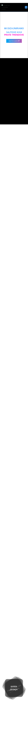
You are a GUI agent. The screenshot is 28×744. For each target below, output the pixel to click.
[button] (26, 7)
